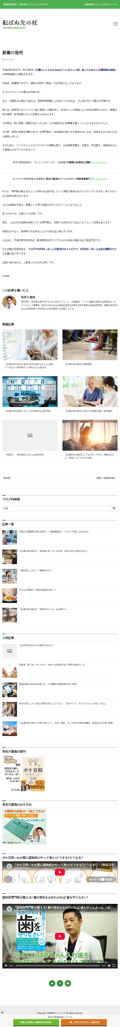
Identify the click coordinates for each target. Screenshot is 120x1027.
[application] (60, 936)
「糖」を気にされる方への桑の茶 (83, 1022)
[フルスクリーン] (113, 965)
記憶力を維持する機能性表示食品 (35, 1022)
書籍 (7, 276)
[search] (114, 508)
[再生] (6, 965)
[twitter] (52, 983)
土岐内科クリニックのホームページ (101, 4)
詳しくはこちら (99, 162)
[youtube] (68, 983)
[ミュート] (109, 965)
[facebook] (60, 983)
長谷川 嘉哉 (28, 297)
